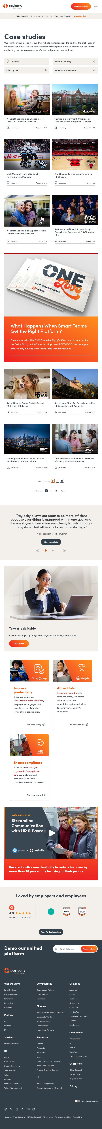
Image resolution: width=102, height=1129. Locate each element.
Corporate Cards (44, 1016)
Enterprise (8, 998)
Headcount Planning (45, 1030)
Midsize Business (11, 994)
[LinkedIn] (5, 1109)
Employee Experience (13, 1083)
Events (39, 1056)
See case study (34, 724)
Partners (8, 1007)
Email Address (67, 948)
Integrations (74, 1038)
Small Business (10, 990)
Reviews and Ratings (43, 16)
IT (5, 1030)
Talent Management (13, 1088)
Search (15, 61)
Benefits (7, 1079)
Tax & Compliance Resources (49, 1061)
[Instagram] (33, 1109)
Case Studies (80, 16)
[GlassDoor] (22, 1109)
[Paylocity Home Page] (12, 6)
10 (53, 481)
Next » (63, 491)
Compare (41, 998)
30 (62, 481)
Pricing (73, 1086)
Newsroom (74, 1003)
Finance (7, 1025)
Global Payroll (10, 1061)
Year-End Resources (45, 1065)
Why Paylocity (22, 16)
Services (9, 1037)
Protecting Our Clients (78, 1016)
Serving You (74, 1011)
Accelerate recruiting (67, 692)
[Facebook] (16, 1109)
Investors (73, 998)
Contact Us (75, 1063)
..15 (56, 491)
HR (5, 1021)
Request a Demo (76, 1078)
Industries (8, 1003)
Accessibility (77, 1117)
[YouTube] (28, 1109)
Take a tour (19, 643)
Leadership (74, 1025)
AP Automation (43, 1021)
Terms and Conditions (63, 1117)
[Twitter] (11, 1109)
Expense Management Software (51, 1012)
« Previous (38, 491)
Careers (72, 994)
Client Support (75, 1070)
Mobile (72, 1047)
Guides (40, 1043)
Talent (7, 1074)
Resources (42, 1037)
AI (70, 1043)
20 (57, 481)
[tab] (46, 550)
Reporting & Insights (78, 1056)
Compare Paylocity (63, 16)
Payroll (7, 1057)
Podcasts (41, 1048)
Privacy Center (48, 1117)
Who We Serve (12, 983)
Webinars (41, 1052)
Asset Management (45, 1083)
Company (74, 983)
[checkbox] (77, 1101)
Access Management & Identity (50, 1088)
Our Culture (74, 1007)
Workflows (73, 1051)
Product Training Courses (47, 1070)
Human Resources (12, 1066)
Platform (9, 1014)
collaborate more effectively (29, 700)
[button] (37, 550)
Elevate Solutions (11, 1043)
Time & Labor (10, 1070)
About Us (73, 990)
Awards (72, 1020)
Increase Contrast (90, 1101)
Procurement (42, 1025)
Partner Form (75, 1074)
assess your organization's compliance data (26, 771)
